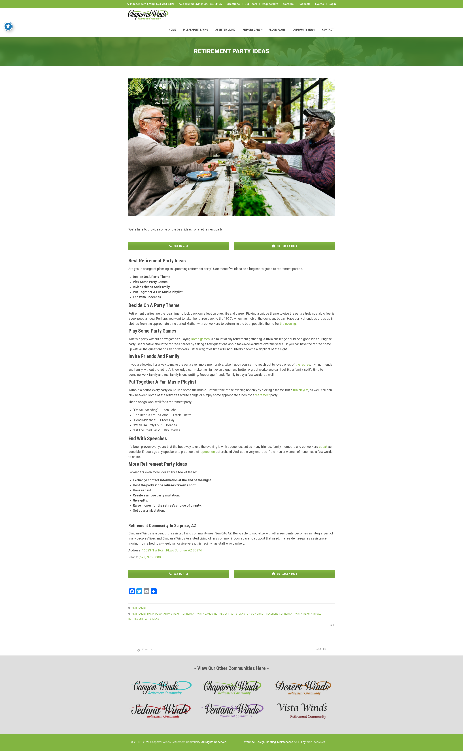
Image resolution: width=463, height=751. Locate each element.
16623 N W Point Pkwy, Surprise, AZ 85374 (172, 550)
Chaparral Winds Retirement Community (175, 742)
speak (323, 447)
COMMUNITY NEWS (303, 29)
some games (200, 339)
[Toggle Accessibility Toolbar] (8, 26)
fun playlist (300, 390)
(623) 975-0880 (150, 557)
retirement (262, 395)
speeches (208, 452)
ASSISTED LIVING (225, 29)
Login (332, 4)
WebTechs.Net (315, 742)
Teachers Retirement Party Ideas (288, 614)
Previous (147, 649)
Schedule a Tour (286, 246)
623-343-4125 (165, 4)
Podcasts (304, 4)
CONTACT (328, 29)
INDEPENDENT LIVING (195, 29)
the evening (288, 323)
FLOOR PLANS (277, 29)
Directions (233, 4)
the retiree (303, 364)
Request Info (270, 4)
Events (319, 4)
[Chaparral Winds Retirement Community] (147, 15)
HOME (172, 29)
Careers (288, 4)
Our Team (251, 4)
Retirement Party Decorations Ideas (156, 614)
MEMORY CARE (251, 29)
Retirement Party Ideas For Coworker (239, 614)
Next (318, 649)
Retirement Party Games (197, 614)
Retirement (139, 608)
